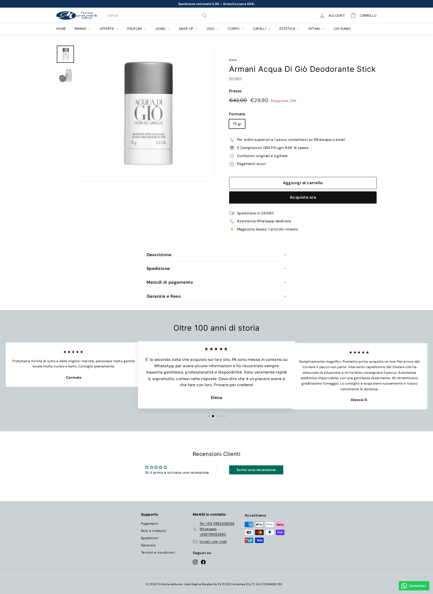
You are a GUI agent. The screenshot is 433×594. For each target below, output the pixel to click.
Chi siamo (342, 28)
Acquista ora (303, 197)
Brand (81, 28)
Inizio (233, 60)
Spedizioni (149, 538)
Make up (186, 28)
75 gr (237, 123)
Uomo (161, 28)
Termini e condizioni (158, 552)
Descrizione (159, 255)
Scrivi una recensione (256, 469)
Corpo (234, 28)
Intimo (315, 28)
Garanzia (148, 545)
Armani (235, 78)
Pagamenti (150, 523)
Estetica (287, 28)
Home (61, 28)
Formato (237, 113)
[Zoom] (146, 113)
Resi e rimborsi (153, 531)
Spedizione (158, 268)
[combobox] (157, 16)
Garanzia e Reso (164, 296)
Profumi (135, 28)
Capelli (260, 28)
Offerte (107, 28)
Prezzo (235, 90)
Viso (211, 28)
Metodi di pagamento (170, 282)
